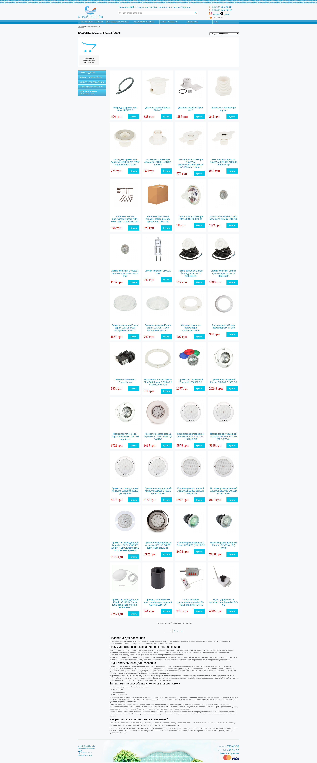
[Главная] (79, 22)
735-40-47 (221, 9)
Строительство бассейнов (92, 22)
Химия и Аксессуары (169, 22)
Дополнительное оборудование (88, 93)
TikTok (227, 14)
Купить (134, 117)
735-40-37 (221, 7)
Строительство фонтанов (118, 22)
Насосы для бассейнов (91, 87)
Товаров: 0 (218, 18)
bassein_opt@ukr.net (229, 753)
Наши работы (192, 22)
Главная (81, 27)
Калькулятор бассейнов (144, 22)
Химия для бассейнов (91, 77)
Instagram (216, 14)
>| (181, 631)
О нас (215, 22)
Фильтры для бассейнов (92, 82)
